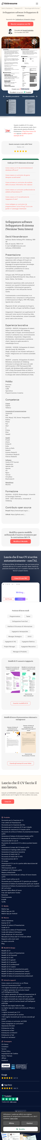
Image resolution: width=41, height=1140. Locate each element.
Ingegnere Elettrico (28, 641)
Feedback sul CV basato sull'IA (11, 870)
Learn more (14, 1118)
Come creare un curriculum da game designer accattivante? (17, 176)
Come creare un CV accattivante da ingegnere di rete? (17, 198)
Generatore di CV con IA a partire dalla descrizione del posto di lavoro (19, 864)
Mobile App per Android (9, 913)
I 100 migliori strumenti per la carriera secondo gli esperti (18, 1018)
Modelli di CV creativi (8, 967)
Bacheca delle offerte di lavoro (11, 890)
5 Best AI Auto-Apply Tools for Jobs (12, 1005)
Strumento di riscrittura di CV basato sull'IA (15, 838)
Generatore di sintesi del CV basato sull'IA (15, 847)
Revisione (4, 895)
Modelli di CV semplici (8, 962)
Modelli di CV (5, 951)
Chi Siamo (4, 1044)
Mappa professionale (8, 872)
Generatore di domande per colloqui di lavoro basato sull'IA (18, 876)
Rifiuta (11, 1123)
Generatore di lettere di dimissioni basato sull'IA (17, 836)
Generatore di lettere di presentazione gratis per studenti (20, 883)
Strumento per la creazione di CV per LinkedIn (16, 827)
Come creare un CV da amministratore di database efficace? (19, 169)
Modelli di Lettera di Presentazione (12, 953)
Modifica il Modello (20, 541)
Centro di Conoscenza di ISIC (11, 985)
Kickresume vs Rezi (7, 1030)
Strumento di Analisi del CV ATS (11, 856)
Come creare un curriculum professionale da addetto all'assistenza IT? (20, 191)
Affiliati (3, 1058)
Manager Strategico (15, 636)
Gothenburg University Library (25, 19)
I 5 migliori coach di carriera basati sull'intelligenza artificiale (18, 1002)
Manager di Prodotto (20, 651)
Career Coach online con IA (10, 879)
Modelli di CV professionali (10, 964)
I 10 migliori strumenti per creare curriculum (16, 987)
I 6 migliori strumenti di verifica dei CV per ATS (17, 996)
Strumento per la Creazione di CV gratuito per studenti (19, 881)
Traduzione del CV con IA (9, 841)
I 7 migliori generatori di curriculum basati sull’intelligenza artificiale (15, 991)
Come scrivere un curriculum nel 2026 (14, 1021)
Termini (3, 1049)
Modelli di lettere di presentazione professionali (17, 976)
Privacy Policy (5, 1051)
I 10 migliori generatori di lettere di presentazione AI (18, 994)
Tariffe (3, 902)
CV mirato (4, 861)
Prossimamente (6, 897)
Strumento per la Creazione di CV (12, 820)
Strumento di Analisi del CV (10, 854)
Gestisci (30, 1123)
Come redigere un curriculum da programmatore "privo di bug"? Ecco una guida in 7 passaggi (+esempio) (18, 206)
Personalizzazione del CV (9, 859)
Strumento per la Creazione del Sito (13, 825)
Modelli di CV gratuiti (8, 960)
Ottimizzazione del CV (8, 868)
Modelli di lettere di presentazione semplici (15, 973)
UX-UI (29, 636)
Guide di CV (5, 927)
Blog (2, 943)
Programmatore (15, 616)
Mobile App (5, 909)
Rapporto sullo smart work (10, 939)
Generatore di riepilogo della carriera (13, 849)
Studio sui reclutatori (8, 1037)
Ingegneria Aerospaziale (20, 631)
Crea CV (8, 801)
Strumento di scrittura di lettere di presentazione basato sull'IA (20, 833)
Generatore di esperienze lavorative (13, 852)
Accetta (22, 1129)
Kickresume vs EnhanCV (9, 1033)
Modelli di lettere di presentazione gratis (14, 969)
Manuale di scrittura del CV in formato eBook (16, 936)
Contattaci (4, 1046)
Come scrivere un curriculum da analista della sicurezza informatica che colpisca (18, 183)
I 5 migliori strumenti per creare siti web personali (17, 999)
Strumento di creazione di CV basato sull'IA (15, 829)
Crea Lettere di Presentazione (11, 822)
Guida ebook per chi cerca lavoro (12, 934)
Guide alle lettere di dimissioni (11, 932)
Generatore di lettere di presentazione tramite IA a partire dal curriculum (20, 887)
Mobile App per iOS (7, 911)
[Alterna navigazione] (37, 3)
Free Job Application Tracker (10, 892)
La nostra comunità (7, 941)
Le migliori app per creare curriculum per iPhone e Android (18, 1009)
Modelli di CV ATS (7, 957)
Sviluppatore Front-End (19, 621)
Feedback (4, 1060)
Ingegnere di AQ (10, 641)
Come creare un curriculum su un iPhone (14, 983)
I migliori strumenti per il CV (10, 1012)
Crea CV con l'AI (20, 578)
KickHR (3, 899)
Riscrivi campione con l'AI (20, 24)
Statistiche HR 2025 (8, 1026)
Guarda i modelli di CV (20, 703)
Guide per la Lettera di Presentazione (13, 930)
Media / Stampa (6, 1056)
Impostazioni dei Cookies (9, 1053)
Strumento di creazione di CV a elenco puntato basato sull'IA (19, 844)
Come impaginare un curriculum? (12, 1023)
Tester (28, 616)
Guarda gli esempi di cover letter (20, 763)
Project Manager (9, 646)
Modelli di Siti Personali (9, 955)
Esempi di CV (5, 923)
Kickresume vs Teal (7, 1035)
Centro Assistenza (7, 920)
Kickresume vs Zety (7, 1028)
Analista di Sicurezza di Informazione (20, 626)
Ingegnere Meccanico (28, 646)
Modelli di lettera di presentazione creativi (15, 971)
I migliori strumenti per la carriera (12, 1014)
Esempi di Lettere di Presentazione (12, 925)
